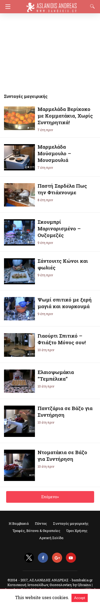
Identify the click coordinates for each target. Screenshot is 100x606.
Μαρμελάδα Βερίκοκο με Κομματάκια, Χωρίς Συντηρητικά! (65, 116)
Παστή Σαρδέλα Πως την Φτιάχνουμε (62, 189)
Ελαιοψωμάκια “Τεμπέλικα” (56, 375)
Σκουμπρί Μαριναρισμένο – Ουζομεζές (59, 228)
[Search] (91, 6)
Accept (79, 598)
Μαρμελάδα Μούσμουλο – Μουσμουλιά (54, 153)
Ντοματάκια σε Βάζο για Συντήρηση (62, 455)
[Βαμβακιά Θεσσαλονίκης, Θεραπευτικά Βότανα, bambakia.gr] (51, 5)
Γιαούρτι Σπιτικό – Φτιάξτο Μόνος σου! (62, 339)
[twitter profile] (29, 558)
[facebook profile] (43, 558)
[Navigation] (6, 6)
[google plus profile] (57, 558)
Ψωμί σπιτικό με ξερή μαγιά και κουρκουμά (65, 303)
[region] (48, 50)
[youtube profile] (71, 558)
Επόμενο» (50, 496)
